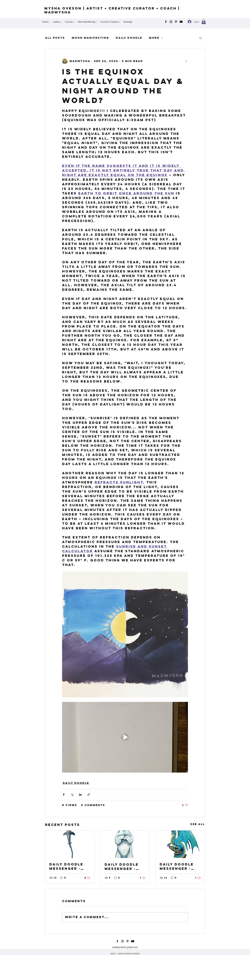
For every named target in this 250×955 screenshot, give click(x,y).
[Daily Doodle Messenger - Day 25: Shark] (69, 844)
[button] (204, 21)
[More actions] (186, 61)
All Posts (55, 37)
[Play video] (125, 737)
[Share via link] (88, 794)
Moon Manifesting (90, 37)
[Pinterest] (176, 21)
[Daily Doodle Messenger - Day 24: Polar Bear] (125, 844)
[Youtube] (181, 21)
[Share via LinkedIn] (80, 794)
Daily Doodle (129, 37)
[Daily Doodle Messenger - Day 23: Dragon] (180, 844)
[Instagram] (171, 21)
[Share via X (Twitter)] (72, 794)
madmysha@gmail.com (125, 947)
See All (197, 824)
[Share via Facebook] (63, 794)
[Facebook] (166, 21)
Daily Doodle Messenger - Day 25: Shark (66, 866)
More (154, 37)
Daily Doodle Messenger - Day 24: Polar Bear (122, 866)
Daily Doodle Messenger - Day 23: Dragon (179, 866)
